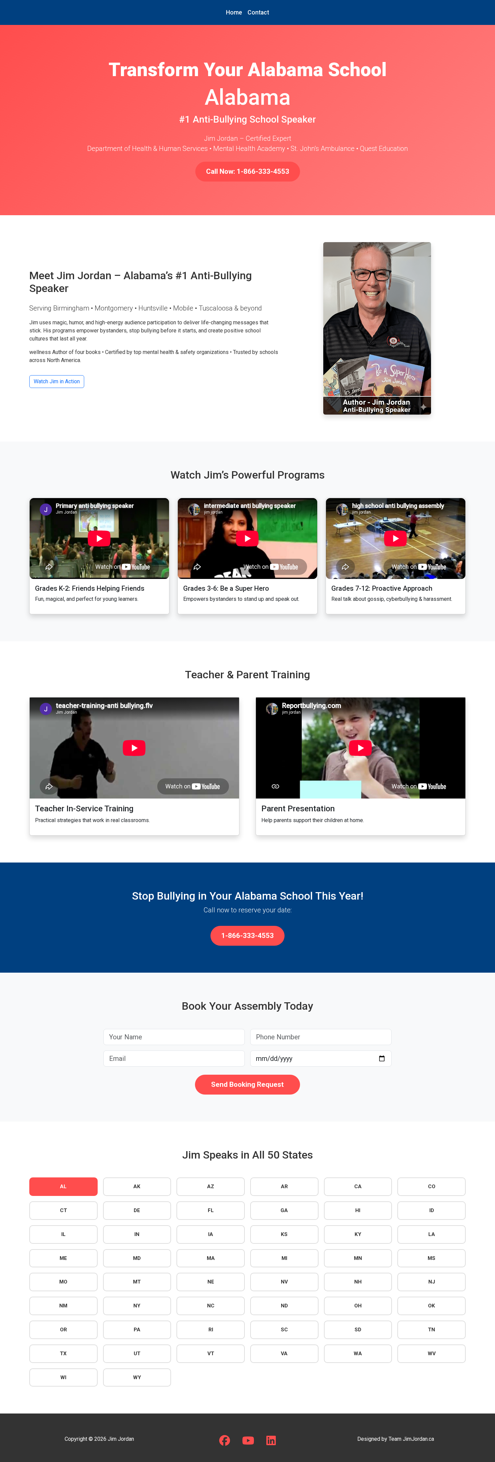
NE (210, 1282)
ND (284, 1306)
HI (357, 1210)
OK (431, 1306)
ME (63, 1258)
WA (358, 1354)
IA (210, 1234)
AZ (210, 1186)
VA (284, 1354)
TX (63, 1354)
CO (431, 1186)
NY (136, 1306)
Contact (258, 12)
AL (63, 1186)
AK (136, 1186)
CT (63, 1210)
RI (210, 1330)
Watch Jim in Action (57, 381)
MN (358, 1258)
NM (63, 1306)
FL (211, 1210)
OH (358, 1306)
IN (136, 1234)
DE (137, 1210)
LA (431, 1234)
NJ (431, 1282)
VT (210, 1354)
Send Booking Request (247, 1084)
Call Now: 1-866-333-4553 (247, 171)
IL (63, 1234)
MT (137, 1282)
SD (358, 1330)
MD (137, 1258)
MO (63, 1282)
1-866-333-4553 (247, 936)
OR (63, 1330)
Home (234, 12)
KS (284, 1234)
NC (210, 1306)
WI (63, 1377)
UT (137, 1354)
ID (431, 1210)
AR (284, 1186)
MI (284, 1258)
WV (432, 1354)
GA (284, 1210)
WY (137, 1377)
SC (284, 1330)
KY (358, 1234)
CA (358, 1186)
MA (211, 1258)
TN (431, 1330)
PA (137, 1330)
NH (358, 1282)
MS (431, 1258)
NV (284, 1282)
